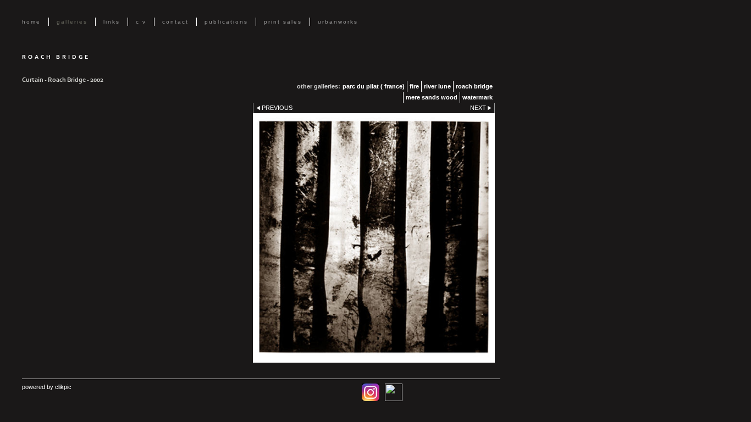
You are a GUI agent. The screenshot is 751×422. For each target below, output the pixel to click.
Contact (175, 22)
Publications (226, 22)
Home (31, 22)
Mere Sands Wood (431, 97)
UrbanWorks (338, 22)
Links (111, 22)
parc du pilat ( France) (374, 86)
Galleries (72, 22)
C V (141, 22)
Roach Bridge (474, 86)
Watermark (477, 97)
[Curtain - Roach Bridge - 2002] (374, 238)
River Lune (437, 86)
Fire (414, 86)
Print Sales (283, 22)
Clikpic (63, 387)
